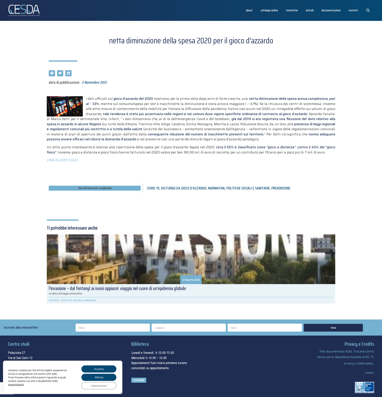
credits (369, 372)
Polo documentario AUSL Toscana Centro (347, 351)
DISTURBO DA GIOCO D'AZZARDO (184, 188)
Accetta (99, 369)
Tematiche (292, 10)
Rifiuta (99, 377)
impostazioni (16, 384)
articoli (310, 10)
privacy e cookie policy (358, 363)
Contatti (353, 10)
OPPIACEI (54, 300)
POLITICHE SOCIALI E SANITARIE (248, 188)
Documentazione (331, 10)
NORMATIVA (216, 188)
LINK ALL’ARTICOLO (62, 160)
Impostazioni (99, 385)
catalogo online (269, 10)
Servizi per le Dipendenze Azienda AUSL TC (345, 357)
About (249, 10)
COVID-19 (153, 188)
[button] (368, 10)
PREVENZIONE (280, 188)
